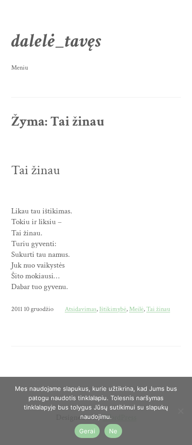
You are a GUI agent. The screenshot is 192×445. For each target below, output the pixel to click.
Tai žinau (35, 170)
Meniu (19, 67)
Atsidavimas (80, 309)
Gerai (87, 431)
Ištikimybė (112, 309)
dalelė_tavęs (56, 40)
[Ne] (180, 411)
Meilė (136, 309)
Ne (113, 431)
